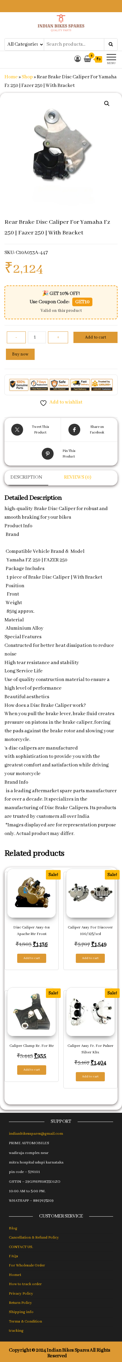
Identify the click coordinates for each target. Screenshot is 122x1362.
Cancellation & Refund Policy (34, 1237)
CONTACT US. (21, 1247)
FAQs (13, 1256)
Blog (13, 1228)
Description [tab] (26, 477)
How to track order (25, 1284)
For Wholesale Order (27, 1265)
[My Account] (77, 59)
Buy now (20, 354)
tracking (16, 1330)
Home (11, 77)
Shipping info (21, 1312)
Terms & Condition (25, 1321)
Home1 (15, 1274)
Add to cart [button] (31, 958)
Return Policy (20, 1302)
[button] (107, 103)
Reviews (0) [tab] (77, 477)
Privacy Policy (21, 1293)
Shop (27, 77)
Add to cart (95, 337)
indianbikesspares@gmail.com (36, 1133)
